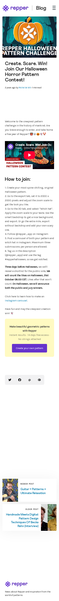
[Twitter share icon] (10, 380)
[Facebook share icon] (20, 380)
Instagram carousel (16, 300)
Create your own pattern (29, 348)
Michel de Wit (25, 87)
